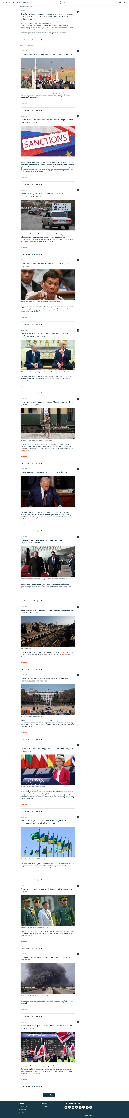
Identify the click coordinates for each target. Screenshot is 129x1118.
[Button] (26, 40)
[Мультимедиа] (124, 2)
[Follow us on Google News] (87, 1107)
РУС (120, 2)
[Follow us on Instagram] (76, 1107)
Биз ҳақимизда (23, 1106)
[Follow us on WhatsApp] (80, 1107)
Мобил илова (45, 1106)
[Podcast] (90, 1107)
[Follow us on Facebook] (73, 1107)
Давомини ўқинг (49, 1095)
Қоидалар (21, 1112)
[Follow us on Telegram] (69, 1107)
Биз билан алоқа (23, 1109)
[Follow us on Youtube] (65, 1107)
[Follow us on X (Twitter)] (83, 1107)
